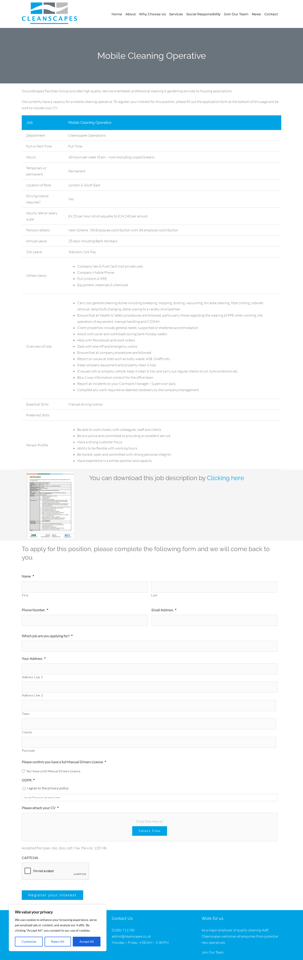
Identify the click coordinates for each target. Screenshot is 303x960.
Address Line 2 (32, 695)
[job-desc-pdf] (50, 473)
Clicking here (225, 478)
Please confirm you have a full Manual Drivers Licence (64, 762)
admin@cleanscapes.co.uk (131, 936)
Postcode (28, 750)
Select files (150, 831)
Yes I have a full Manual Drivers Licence (53, 771)
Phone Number (35, 610)
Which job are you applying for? (47, 636)
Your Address (33, 658)
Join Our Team (213, 952)
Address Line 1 (32, 677)
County (27, 732)
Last (154, 595)
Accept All (86, 941)
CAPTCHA (30, 858)
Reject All (57, 941)
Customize (29, 941)
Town (26, 714)
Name (28, 576)
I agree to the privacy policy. (48, 788)
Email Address (164, 610)
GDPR (28, 780)
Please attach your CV (40, 808)
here (57, 797)
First (25, 595)
